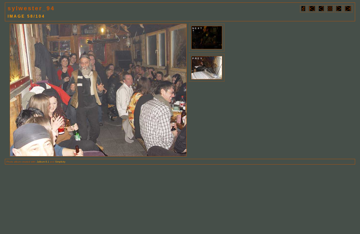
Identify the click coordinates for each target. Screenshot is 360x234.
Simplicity (60, 161)
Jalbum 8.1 (43, 161)
